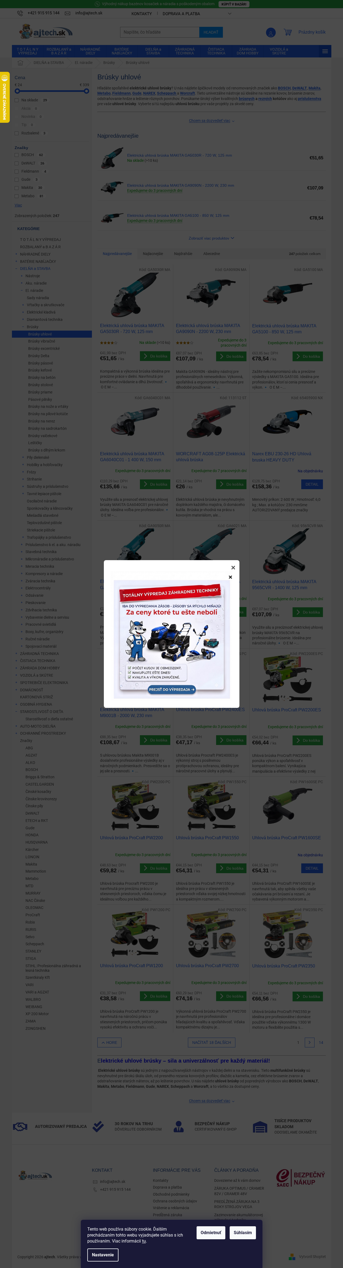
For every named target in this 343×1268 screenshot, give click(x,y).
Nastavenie (103, 1254)
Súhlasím (243, 1232)
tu (144, 1241)
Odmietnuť (211, 1232)
